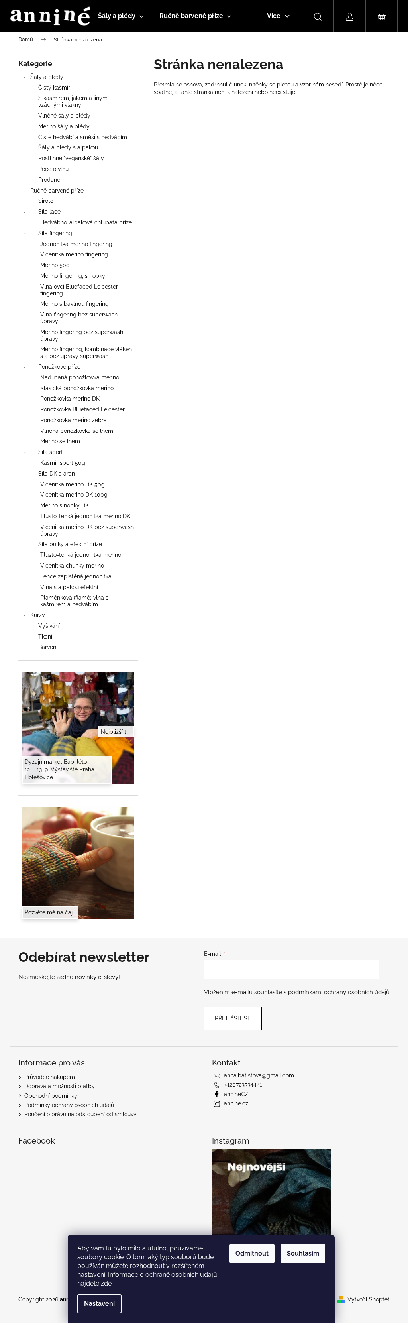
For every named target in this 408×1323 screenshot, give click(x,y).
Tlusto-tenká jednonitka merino (80, 555)
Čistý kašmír (54, 88)
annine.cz (236, 1103)
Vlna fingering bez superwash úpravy (79, 317)
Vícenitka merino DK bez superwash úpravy (87, 530)
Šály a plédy (46, 77)
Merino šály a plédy (64, 126)
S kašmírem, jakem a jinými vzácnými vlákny (73, 101)
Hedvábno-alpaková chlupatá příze (86, 222)
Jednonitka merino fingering (76, 244)
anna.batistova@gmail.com (259, 1075)
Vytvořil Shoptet (368, 1299)
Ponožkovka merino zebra (73, 420)
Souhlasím (303, 1253)
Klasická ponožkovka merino (77, 388)
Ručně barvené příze (57, 190)
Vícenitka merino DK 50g (72, 484)
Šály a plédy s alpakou (68, 147)
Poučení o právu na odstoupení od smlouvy (80, 1114)
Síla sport (50, 452)
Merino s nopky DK (64, 505)
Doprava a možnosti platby (59, 1086)
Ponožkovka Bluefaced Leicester (82, 409)
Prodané (49, 180)
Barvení (47, 647)
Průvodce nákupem (49, 1077)
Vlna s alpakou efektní (69, 587)
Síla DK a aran (56, 473)
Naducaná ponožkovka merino (79, 377)
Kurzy (37, 615)
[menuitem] (120, 16)
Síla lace (49, 211)
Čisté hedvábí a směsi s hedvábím (82, 137)
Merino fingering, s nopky (72, 276)
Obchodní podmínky (50, 1096)
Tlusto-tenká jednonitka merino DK (85, 516)
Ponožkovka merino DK (70, 398)
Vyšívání (49, 626)
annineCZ (236, 1094)
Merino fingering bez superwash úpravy (81, 335)
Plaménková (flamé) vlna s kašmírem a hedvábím (74, 600)
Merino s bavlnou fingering (74, 304)
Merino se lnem (60, 441)
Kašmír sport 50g (62, 463)
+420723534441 (243, 1084)
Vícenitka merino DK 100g (74, 494)
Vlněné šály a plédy (64, 115)
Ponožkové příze (59, 367)
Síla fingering (55, 233)
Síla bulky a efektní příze (70, 544)
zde (106, 1283)
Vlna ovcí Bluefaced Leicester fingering (79, 290)
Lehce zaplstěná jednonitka (76, 576)
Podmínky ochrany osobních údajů (69, 1105)
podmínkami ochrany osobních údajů (339, 992)
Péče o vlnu (53, 169)
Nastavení (99, 1303)
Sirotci (46, 201)
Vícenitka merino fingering (74, 254)
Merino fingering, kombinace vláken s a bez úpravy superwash (86, 352)
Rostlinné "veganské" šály (71, 158)
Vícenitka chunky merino (72, 565)
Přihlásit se (233, 1018)
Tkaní (45, 636)
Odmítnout (252, 1253)
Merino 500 (55, 265)
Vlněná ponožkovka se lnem (76, 431)
